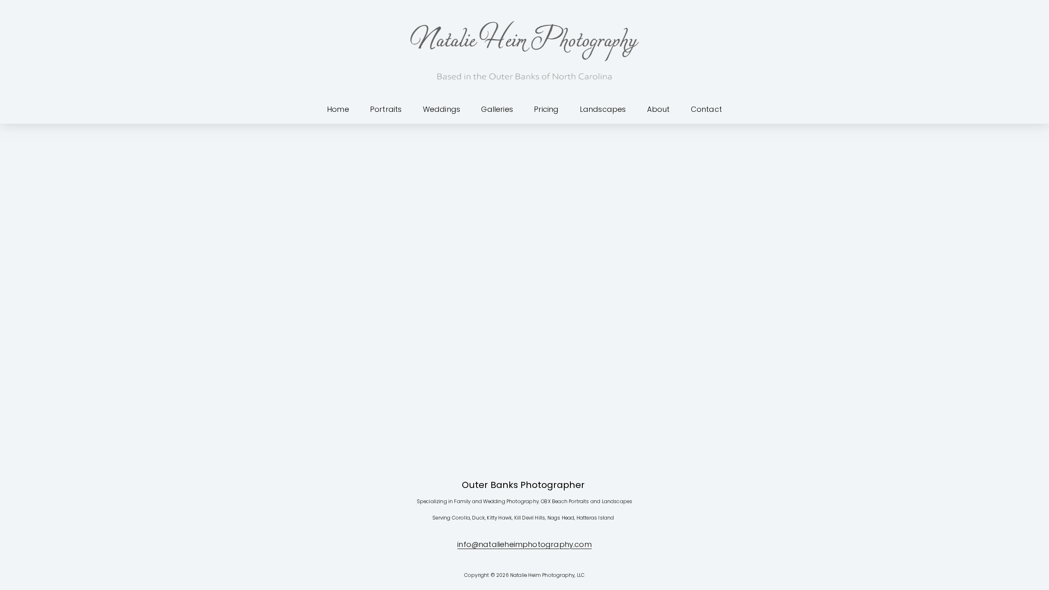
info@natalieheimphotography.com (524, 544)
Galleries (497, 109)
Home (338, 109)
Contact (706, 109)
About (658, 109)
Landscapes (603, 109)
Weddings (441, 109)
